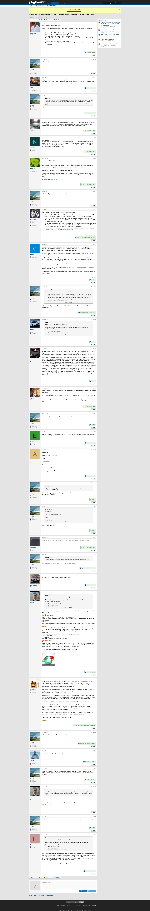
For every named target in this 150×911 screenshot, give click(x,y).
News (48, 3)
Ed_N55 (47, 486)
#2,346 (94, 137)
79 (44, 19)
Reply (93, 55)
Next (57, 19)
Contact (57, 905)
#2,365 (94, 732)
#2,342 (94, 59)
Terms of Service (76, 905)
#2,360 (94, 537)
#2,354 (94, 388)
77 (39, 19)
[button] (58, 3)
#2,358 (94, 482)
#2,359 (94, 506)
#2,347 (94, 158)
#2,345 (94, 120)
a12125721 (47, 509)
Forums (54, 3)
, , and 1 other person (85, 725)
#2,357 (94, 449)
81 (49, 19)
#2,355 (94, 413)
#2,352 (94, 319)
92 (54, 19)
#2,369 (94, 816)
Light (69, 902)
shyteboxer (47, 557)
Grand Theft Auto (104, 41)
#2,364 (94, 679)
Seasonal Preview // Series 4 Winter (110, 44)
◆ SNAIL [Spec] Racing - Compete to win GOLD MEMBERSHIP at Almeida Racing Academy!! (110, 23)
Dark (75, 902)
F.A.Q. (68, 905)
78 (41, 19)
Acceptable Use (86, 905)
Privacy (94, 905)
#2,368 (94, 786)
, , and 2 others (86, 237)
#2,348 (94, 191)
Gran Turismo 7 (104, 37)
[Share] (91, 23)
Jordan (47, 322)
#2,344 (94, 95)
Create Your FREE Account (74, 11)
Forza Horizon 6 (104, 32)
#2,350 (94, 244)
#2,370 (94, 834)
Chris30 (47, 790)
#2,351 (94, 286)
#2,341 (94, 23)
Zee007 (47, 98)
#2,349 (94, 209)
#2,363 (94, 592)
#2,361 (94, 554)
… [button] (36, 19)
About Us (63, 905)
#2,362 (94, 575)
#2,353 (94, 348)
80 (47, 19)
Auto (82, 902)
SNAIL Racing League (105, 27)
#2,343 (94, 77)
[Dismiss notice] (119, 9)
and (91, 52)
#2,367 (94, 768)
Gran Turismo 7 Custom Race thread (110, 34)
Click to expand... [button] (69, 302)
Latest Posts (102, 20)
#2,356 (94, 431)
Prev (32, 19)
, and (89, 184)
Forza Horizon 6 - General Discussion (110, 30)
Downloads (62, 3)
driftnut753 (47, 290)
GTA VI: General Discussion (107, 39)
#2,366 (94, 750)
